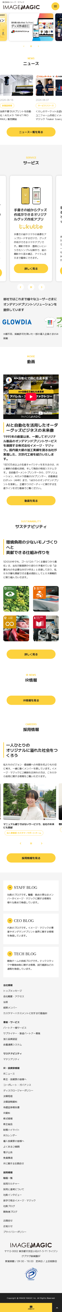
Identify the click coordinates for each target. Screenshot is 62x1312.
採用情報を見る (31, 858)
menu (55, 6)
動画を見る (31, 501)
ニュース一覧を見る (31, 132)
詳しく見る (31, 654)
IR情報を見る (31, 700)
